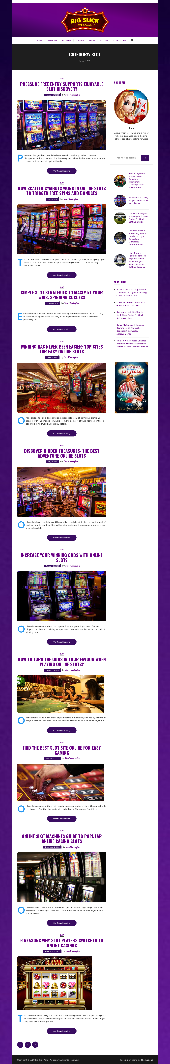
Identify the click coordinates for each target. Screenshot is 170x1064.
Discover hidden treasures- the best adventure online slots (61, 453)
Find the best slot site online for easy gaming (62, 750)
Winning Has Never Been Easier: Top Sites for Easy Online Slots (62, 349)
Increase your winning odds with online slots (62, 557)
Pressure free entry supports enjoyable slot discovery (61, 86)
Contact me (119, 40)
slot (62, 79)
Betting (104, 40)
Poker (92, 40)
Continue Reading (61, 171)
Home (39, 40)
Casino (80, 40)
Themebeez (147, 1060)
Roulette (66, 40)
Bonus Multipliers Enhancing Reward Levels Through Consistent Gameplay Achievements (138, 237)
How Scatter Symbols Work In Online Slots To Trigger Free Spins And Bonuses (62, 190)
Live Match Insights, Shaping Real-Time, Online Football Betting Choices (138, 217)
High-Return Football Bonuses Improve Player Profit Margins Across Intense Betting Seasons (137, 260)
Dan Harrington (72, 94)
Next (35, 1045)
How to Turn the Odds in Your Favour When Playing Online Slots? (62, 661)
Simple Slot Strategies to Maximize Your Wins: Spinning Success (62, 295)
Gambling (52, 40)
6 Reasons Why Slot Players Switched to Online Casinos (61, 942)
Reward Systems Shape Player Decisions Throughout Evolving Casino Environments (137, 180)
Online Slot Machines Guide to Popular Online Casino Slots (62, 838)
